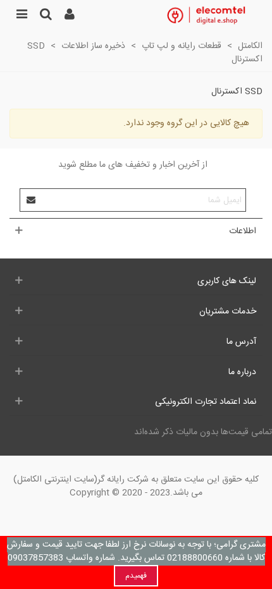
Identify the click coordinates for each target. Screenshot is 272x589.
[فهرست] (21, 16)
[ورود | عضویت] (70, 16)
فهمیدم (136, 575)
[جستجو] (46, 16)
